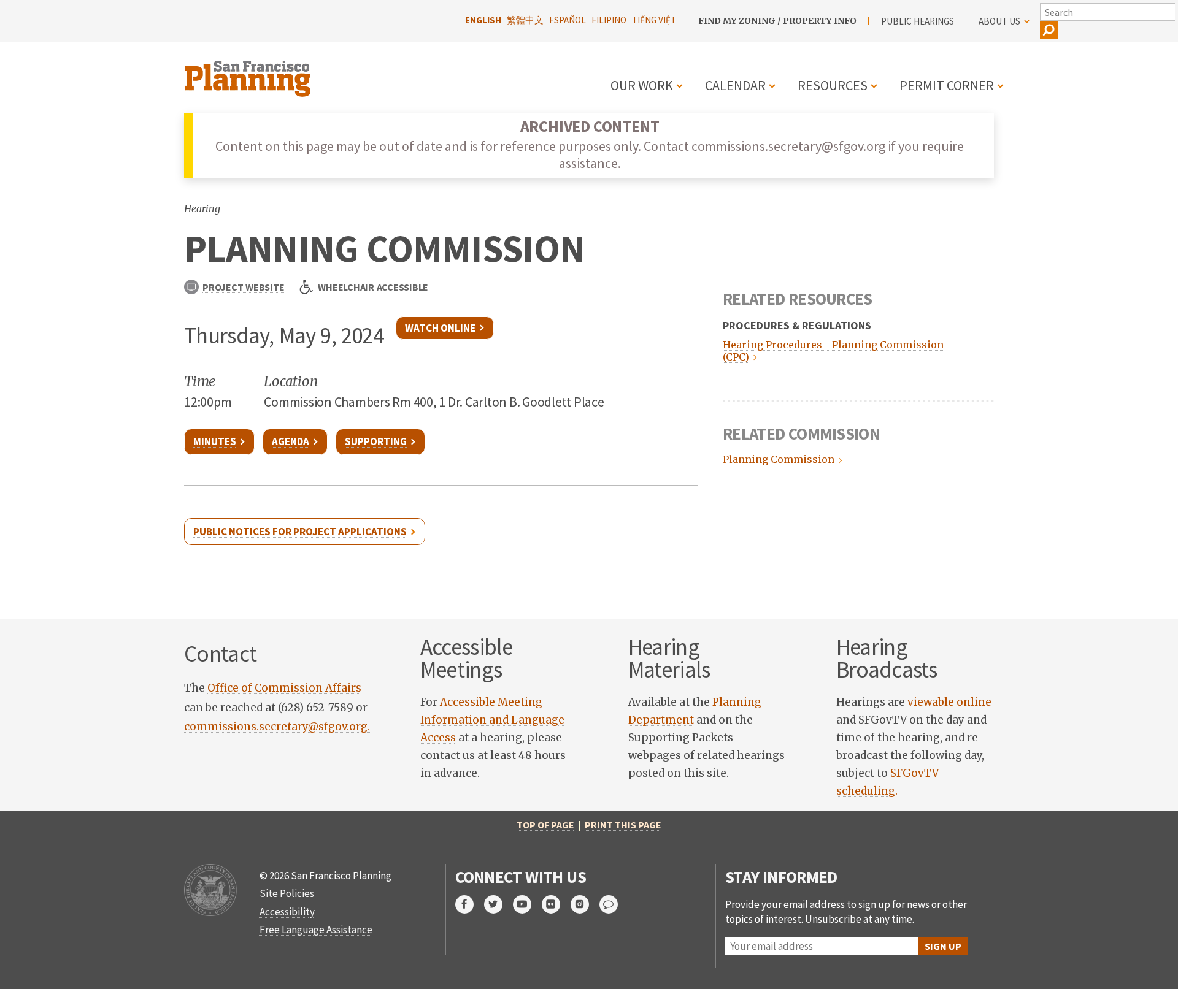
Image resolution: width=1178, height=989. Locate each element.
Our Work (641, 85)
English (483, 20)
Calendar (735, 85)
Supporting (376, 441)
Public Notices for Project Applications (300, 531)
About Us (999, 21)
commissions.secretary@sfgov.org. (277, 726)
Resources (833, 85)
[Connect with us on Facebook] (469, 904)
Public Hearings (917, 21)
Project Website (243, 287)
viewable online (949, 702)
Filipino (608, 20)
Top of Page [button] (545, 825)
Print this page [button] (623, 825)
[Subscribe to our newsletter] (613, 904)
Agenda (290, 441)
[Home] (249, 71)
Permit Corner (946, 85)
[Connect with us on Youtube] (527, 904)
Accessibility (287, 911)
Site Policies (287, 893)
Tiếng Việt (654, 20)
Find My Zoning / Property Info (777, 20)
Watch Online (440, 328)
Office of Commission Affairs (284, 688)
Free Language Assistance (316, 929)
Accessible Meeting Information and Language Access (492, 719)
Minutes (214, 441)
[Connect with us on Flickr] (556, 904)
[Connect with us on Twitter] (498, 904)
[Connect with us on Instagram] (585, 904)
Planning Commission (777, 459)
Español (567, 20)
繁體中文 (525, 20)
